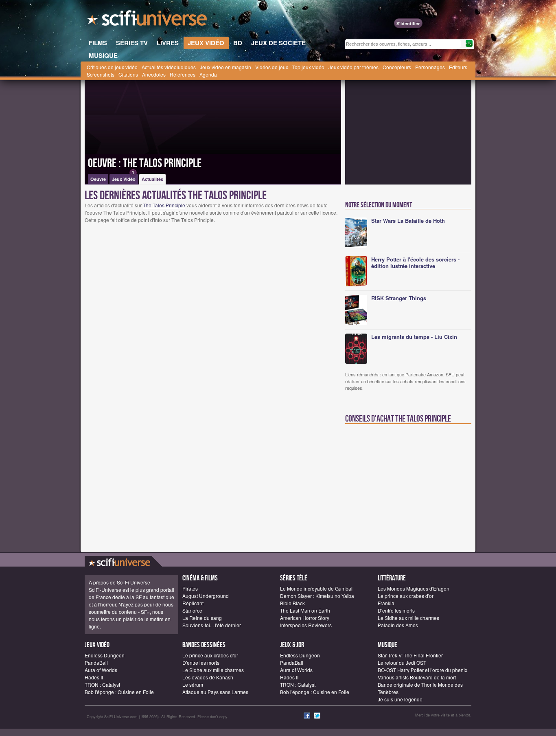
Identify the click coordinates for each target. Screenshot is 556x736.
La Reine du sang (202, 617)
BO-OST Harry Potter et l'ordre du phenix (422, 669)
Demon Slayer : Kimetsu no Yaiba (317, 595)
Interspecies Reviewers (306, 625)
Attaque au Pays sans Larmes (215, 691)
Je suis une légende (400, 699)
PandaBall (96, 662)
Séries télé (293, 578)
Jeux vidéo (97, 645)
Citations (128, 74)
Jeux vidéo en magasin (225, 67)
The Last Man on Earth (305, 610)
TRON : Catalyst (102, 684)
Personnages (430, 67)
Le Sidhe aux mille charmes (408, 617)
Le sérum (192, 684)
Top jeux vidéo (308, 67)
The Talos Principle (164, 205)
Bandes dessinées (203, 645)
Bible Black (292, 603)
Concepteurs (397, 67)
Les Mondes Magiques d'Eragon (413, 588)
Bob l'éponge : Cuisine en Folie (119, 691)
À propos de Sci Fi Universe (119, 582)
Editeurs (458, 67)
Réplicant (193, 603)
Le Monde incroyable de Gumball (317, 588)
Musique (387, 645)
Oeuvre (98, 179)
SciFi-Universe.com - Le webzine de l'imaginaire (148, 20)
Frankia (386, 603)
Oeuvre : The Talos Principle (144, 163)
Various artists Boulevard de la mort (417, 677)
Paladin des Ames (398, 625)
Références (182, 74)
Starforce (192, 610)
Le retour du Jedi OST (402, 662)
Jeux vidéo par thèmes (353, 67)
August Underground (205, 595)
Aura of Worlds (101, 669)
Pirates (190, 588)
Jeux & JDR (292, 645)
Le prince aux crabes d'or (405, 595)
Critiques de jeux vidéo (112, 67)
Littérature (392, 578)
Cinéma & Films (200, 578)
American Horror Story (304, 617)
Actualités (152, 179)
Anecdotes (154, 74)
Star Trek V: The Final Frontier (410, 655)
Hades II (94, 677)
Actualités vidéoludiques (169, 67)
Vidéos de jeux (271, 67)
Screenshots (100, 74)
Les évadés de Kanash (207, 677)
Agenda (208, 74)
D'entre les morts (396, 610)
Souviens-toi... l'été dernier (211, 625)
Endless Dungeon (105, 655)
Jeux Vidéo (124, 178)
